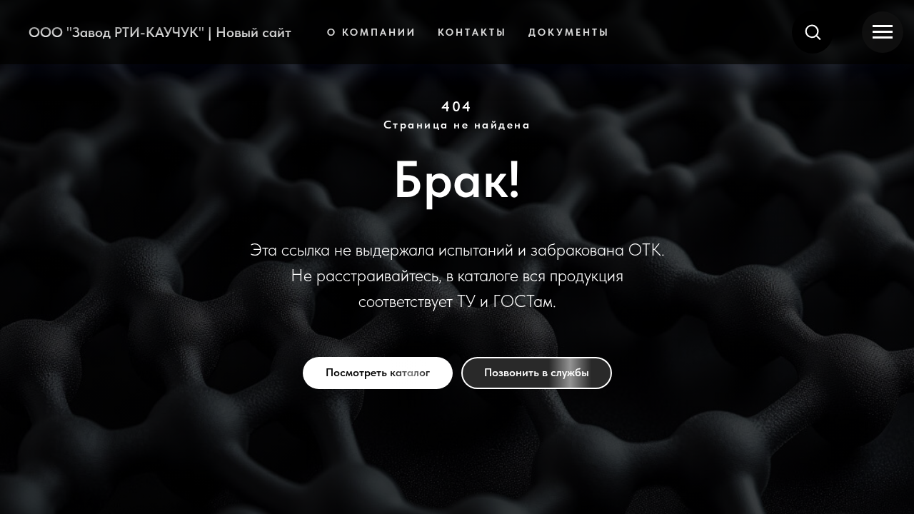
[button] (812, 31)
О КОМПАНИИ (371, 32)
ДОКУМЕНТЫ (569, 32)
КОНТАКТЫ (472, 32)
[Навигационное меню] (883, 32)
